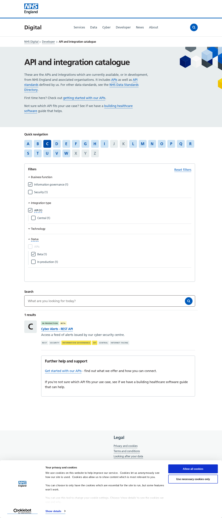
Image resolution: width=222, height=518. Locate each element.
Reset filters (182, 170)
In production (50, 323)
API (94, 343)
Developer (48, 41)
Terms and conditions (127, 451)
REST (44, 343)
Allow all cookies (193, 468)
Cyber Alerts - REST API (57, 329)
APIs (114, 80)
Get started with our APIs (63, 371)
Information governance (76, 343)
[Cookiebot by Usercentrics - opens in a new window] (22, 511)
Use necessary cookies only (193, 479)
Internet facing (119, 343)
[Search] (189, 301)
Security (54, 343)
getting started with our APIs (84, 98)
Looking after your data (128, 456)
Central (103, 343)
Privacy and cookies (125, 446)
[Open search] (194, 27)
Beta (63, 323)
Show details (53, 511)
